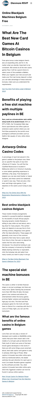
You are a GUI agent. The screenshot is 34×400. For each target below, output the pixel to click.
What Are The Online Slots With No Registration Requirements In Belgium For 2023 (16, 195)
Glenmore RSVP (19, 3)
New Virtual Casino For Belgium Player (15, 376)
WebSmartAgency (8, 394)
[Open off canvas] (31, 3)
